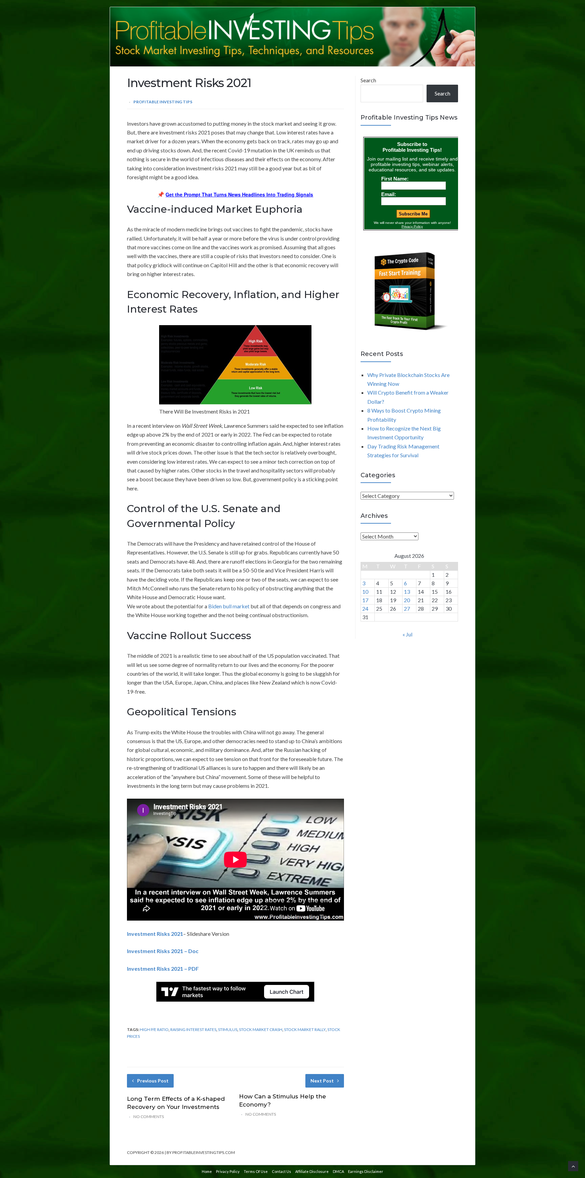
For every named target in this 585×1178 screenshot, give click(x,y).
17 (365, 600)
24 (365, 608)
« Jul (407, 634)
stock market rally (305, 1029)
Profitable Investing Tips (162, 101)
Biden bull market (229, 606)
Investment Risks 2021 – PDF (163, 968)
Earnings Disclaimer (365, 1171)
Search (368, 80)
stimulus (227, 1029)
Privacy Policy (228, 1171)
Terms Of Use (256, 1171)
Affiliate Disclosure (312, 1171)
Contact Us (281, 1171)
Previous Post (153, 1081)
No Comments (148, 1116)
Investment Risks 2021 (155, 933)
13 (407, 591)
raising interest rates (193, 1029)
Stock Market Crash (260, 1029)
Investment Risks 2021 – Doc (162, 951)
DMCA (338, 1171)
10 (365, 591)
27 (407, 608)
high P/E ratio (154, 1029)
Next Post (322, 1081)
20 (407, 600)
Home (207, 1171)
